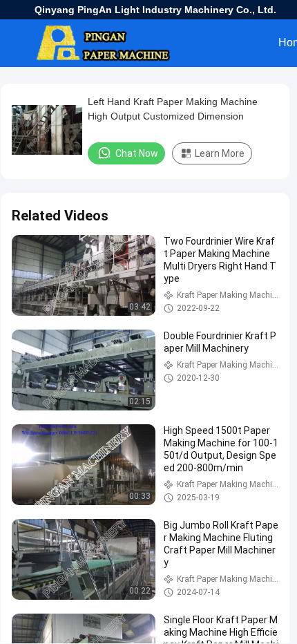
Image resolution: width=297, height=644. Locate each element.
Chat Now (136, 153)
